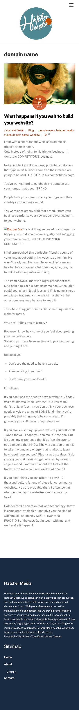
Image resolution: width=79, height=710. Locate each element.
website (35, 134)
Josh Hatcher (14, 130)
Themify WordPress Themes (46, 636)
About (8, 664)
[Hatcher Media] (36, 39)
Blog (31, 130)
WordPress (23, 636)
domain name (47, 130)
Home (8, 657)
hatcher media (65, 130)
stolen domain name (16, 134)
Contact (9, 677)
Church (11, 671)
